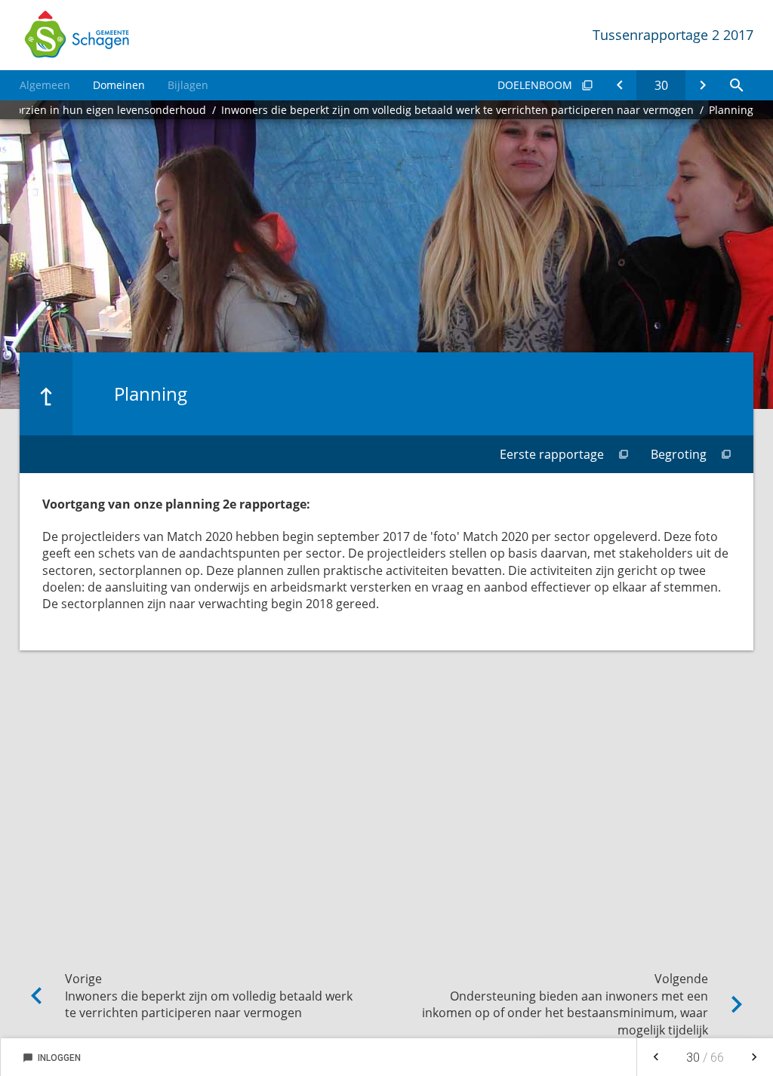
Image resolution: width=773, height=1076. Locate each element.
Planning (731, 110)
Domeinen (119, 85)
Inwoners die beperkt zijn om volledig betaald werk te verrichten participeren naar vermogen (457, 110)
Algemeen (45, 85)
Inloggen (52, 1058)
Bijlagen (188, 85)
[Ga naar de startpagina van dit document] (76, 34)
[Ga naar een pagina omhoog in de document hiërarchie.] (46, 393)
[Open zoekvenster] (736, 85)
